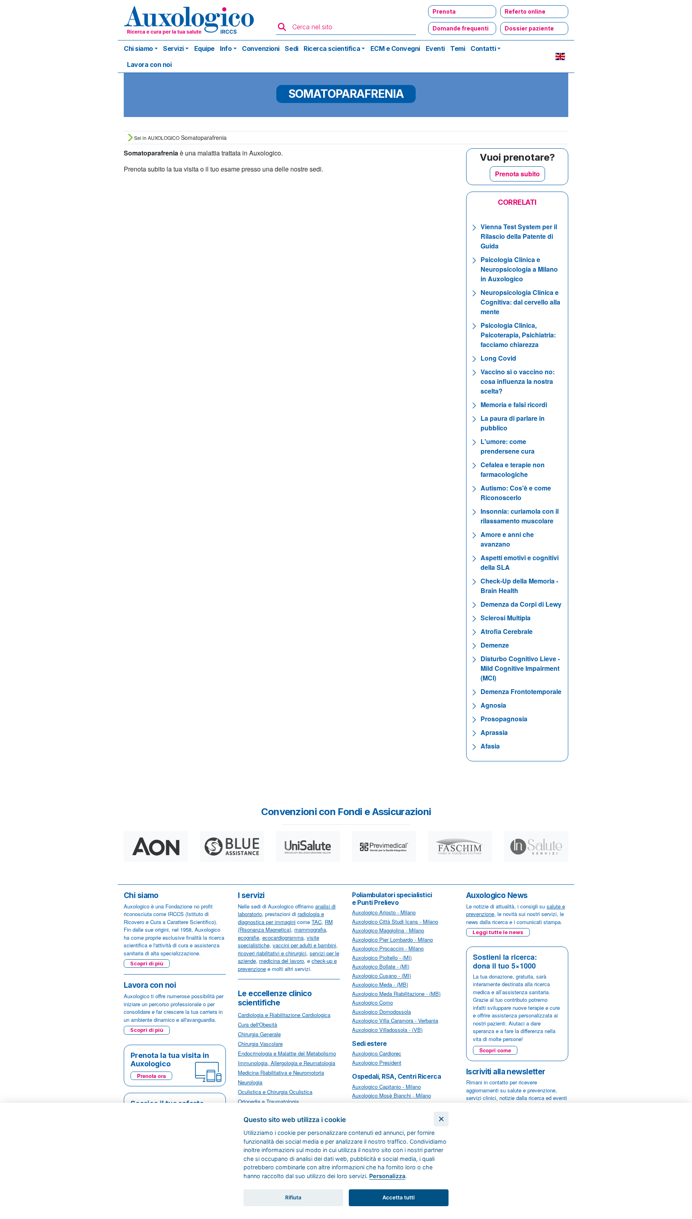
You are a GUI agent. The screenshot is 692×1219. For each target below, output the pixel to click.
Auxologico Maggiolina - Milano (388, 930)
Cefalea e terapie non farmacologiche (513, 469)
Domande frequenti (460, 28)
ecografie (248, 937)
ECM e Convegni (395, 48)
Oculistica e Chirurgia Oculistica (275, 1092)
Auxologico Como (372, 1002)
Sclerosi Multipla (506, 617)
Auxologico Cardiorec (376, 1053)
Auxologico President (376, 1062)
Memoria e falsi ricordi (514, 404)
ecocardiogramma (283, 937)
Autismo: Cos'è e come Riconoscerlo (516, 492)
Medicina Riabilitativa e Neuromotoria (281, 1072)
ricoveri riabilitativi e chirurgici (272, 953)
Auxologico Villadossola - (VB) (387, 1029)
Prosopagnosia (504, 718)
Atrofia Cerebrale (507, 631)
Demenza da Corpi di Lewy (521, 604)
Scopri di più (146, 963)
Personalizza (387, 1176)
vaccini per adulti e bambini (304, 945)
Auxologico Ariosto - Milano (384, 912)
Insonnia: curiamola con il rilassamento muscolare (520, 516)
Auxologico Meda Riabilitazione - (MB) (396, 993)
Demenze (495, 645)
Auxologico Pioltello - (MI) (382, 957)
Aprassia (494, 732)
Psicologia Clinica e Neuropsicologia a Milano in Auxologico (519, 269)
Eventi (435, 48)
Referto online (525, 11)
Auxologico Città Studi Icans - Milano (395, 921)
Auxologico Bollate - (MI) (380, 966)
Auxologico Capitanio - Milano (386, 1086)
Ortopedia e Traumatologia (268, 1101)
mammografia (310, 929)
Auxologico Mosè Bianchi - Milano (391, 1095)
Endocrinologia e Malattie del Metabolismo (287, 1053)
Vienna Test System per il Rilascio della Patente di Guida (519, 236)
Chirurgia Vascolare (260, 1043)
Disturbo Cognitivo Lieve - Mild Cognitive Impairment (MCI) (520, 668)
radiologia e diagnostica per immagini (281, 918)
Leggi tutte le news (498, 932)
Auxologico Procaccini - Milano (388, 948)
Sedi (291, 48)
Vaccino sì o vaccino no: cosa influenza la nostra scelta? (518, 381)
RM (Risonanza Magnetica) (285, 926)
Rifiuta (293, 1197)
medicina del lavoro (281, 961)
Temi (457, 48)
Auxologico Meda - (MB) (380, 984)
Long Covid (498, 358)
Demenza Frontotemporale (521, 691)
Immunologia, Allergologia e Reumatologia (286, 1063)
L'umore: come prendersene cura (508, 446)
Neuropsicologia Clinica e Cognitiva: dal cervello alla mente (520, 302)
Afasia (490, 746)
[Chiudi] (441, 1119)
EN (560, 56)
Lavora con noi (149, 65)
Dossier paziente (529, 28)
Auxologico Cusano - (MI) (381, 975)
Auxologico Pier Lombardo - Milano (392, 939)
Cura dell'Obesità (257, 1024)
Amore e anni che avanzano (507, 539)
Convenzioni (261, 48)
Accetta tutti (398, 1197)
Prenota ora (151, 1076)
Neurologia (250, 1082)
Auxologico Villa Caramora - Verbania (395, 1020)
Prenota (444, 11)
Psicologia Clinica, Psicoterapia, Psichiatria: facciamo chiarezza (518, 335)
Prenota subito (517, 173)
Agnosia (493, 705)
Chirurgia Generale (259, 1034)
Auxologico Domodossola (381, 1011)
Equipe (204, 48)
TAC (317, 922)
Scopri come (495, 1050)
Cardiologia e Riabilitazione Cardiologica (284, 1015)
